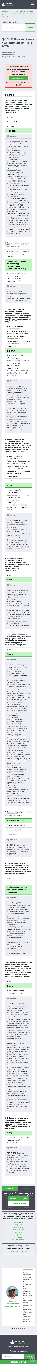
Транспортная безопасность (22, 11)
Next (32, 1297)
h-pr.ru (18, 1235)
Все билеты (18, 1362)
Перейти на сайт (18, 1252)
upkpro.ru (18, 1227)
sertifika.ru (18, 1222)
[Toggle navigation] (32, 4)
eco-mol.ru (18, 1237)
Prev (4, 1297)
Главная (5, 11)
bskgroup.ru (18, 1230)
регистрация (18, 1198)
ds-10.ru (18, 1232)
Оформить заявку (19, 78)
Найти (30, 27)
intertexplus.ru (18, 1240)
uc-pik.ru (18, 1225)
